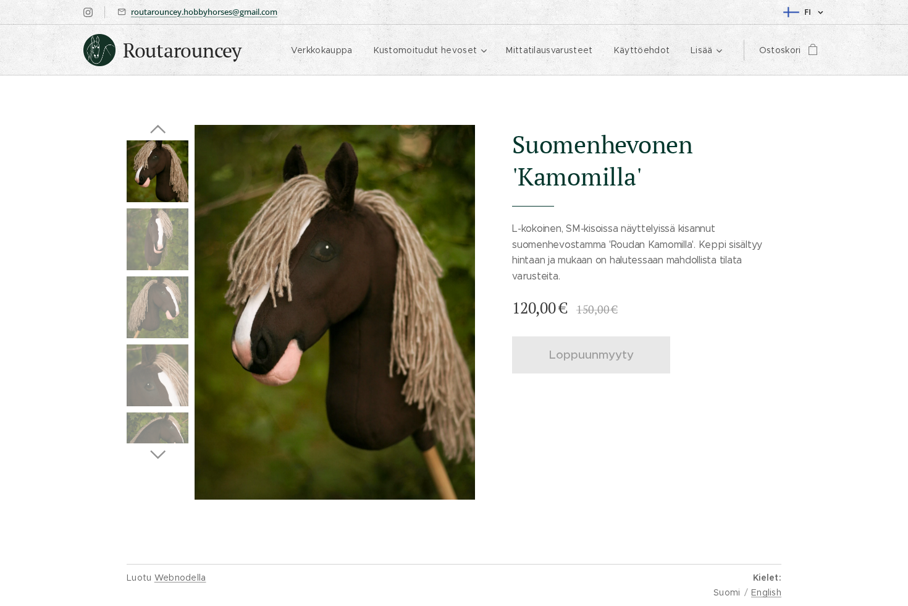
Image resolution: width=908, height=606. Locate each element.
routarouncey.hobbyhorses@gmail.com (204, 11)
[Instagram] (88, 12)
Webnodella (180, 577)
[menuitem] (321, 50)
